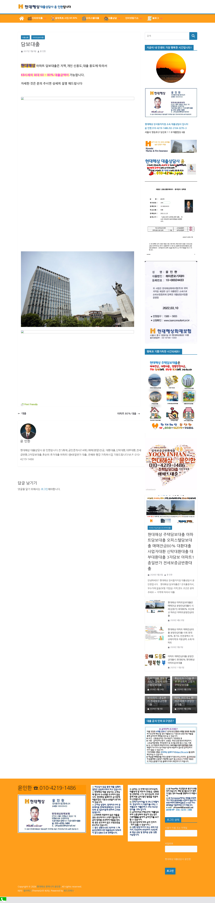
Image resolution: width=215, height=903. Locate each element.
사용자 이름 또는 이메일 (176, 828)
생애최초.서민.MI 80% (66, 17)
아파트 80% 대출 (126, 413)
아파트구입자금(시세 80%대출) (160, 528)
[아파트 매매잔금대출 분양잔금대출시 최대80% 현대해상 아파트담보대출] (155, 662)
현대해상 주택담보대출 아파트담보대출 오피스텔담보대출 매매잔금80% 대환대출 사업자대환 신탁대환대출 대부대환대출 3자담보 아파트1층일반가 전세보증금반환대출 (171, 551)
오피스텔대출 (92, 17)
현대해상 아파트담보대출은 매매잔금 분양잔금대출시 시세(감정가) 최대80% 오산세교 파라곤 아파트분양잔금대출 (181, 609)
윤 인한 (43, 51)
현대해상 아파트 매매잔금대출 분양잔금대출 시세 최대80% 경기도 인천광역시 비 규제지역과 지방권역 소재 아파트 (181, 636)
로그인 (44, 489)
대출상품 (25, 37)
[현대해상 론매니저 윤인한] (21, 18)
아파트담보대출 (38, 37)
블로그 (155, 17)
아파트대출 (37, 17)
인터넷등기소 (132, 17)
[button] (44, 18)
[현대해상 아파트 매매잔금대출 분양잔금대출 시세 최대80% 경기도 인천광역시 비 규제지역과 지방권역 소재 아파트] (155, 638)
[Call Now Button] (3, 899)
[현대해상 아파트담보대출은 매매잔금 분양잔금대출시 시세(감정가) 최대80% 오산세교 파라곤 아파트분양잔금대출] (155, 611)
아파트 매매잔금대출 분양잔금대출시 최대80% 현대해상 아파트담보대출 (181, 659)
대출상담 (112, 17)
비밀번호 (169, 844)
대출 (24, 413)
